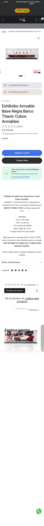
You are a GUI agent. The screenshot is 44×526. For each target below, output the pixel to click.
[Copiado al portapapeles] (25, 270)
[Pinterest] (19, 270)
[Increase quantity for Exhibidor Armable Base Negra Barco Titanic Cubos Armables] (12, 143)
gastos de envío (10, 133)
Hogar (4, 31)
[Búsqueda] (36, 20)
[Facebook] (12, 270)
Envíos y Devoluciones (11, 262)
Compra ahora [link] (10, 341)
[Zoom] (38, 38)
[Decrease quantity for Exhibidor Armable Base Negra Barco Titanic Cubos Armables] (4, 143)
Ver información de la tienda (20, 177)
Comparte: (5, 270)
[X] (15, 270)
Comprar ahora (22, 160)
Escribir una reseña (14, 290)
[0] (40, 20)
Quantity (5, 138)
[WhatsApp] (22, 270)
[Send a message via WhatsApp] (39, 511)
